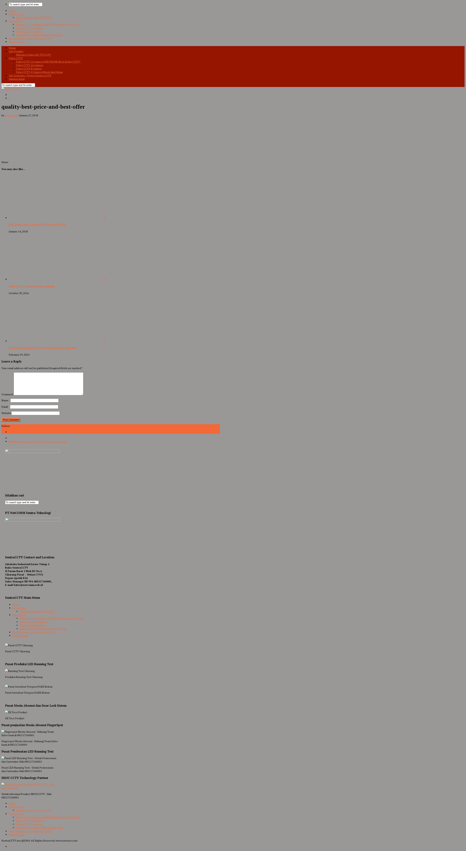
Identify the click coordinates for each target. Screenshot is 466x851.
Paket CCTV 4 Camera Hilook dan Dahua (39, 35)
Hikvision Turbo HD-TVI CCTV (33, 17)
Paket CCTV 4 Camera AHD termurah (32, 286)
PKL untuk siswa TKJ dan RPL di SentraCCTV (37, 224)
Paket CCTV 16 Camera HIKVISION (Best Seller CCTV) (48, 24)
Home (12, 10)
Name (5, 400)
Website (6, 413)
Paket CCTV (16, 21)
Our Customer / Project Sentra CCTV (30, 38)
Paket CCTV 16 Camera (29, 28)
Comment (7, 394)
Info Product (16, 14)
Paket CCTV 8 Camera (29, 31)
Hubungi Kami (17, 41)
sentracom (11, 115)
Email (5, 406)
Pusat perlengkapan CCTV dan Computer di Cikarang (42, 347)
